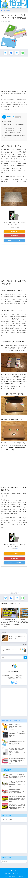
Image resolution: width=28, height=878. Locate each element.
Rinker (17, 548)
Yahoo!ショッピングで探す (14, 240)
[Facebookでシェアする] (11, 53)
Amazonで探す (14, 231)
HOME (14, 871)
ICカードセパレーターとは (10, 121)
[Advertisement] (14, 72)
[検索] (25, 657)
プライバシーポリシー (18, 873)
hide (18, 117)
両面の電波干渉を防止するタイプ (13, 128)
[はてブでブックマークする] (17, 53)
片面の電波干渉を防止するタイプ (13, 130)
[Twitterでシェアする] (5, 53)
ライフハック (16, 603)
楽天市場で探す (14, 235)
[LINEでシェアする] (22, 53)
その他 (10, 603)
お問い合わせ (8, 873)
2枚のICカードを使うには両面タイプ (13, 132)
